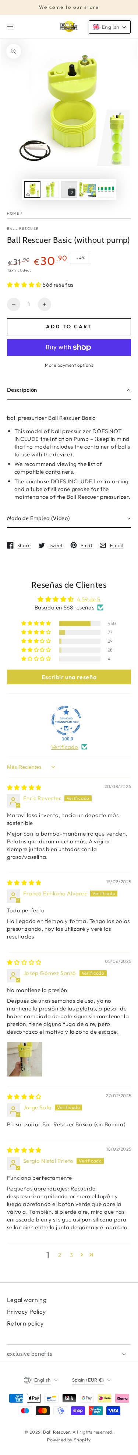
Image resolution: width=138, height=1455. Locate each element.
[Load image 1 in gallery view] (32, 189)
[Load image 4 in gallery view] (106, 189)
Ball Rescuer (23, 228)
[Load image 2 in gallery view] (51, 189)
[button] (25, 284)
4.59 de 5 (88, 599)
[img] (24, 787)
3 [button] (71, 1254)
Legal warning (27, 1299)
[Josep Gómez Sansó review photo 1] (24, 1059)
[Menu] (11, 26)
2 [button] (59, 1254)
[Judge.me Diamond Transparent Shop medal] (66, 720)
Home (13, 213)
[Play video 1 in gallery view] (69, 189)
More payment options (69, 365)
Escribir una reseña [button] (69, 677)
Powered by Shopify (69, 1439)
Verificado (64, 746)
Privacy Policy (26, 1311)
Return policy (25, 1323)
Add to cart (69, 326)
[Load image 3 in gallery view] (87, 189)
